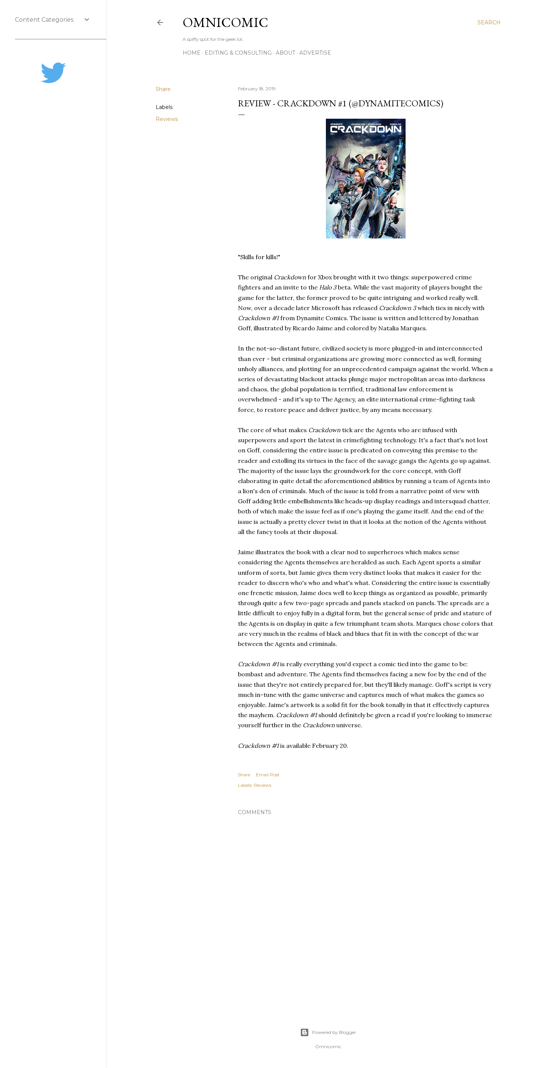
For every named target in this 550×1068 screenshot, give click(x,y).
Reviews (167, 119)
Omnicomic (225, 22)
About (285, 52)
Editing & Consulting (238, 52)
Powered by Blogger (334, 1032)
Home (192, 52)
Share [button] (163, 89)
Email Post (267, 774)
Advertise (315, 52)
